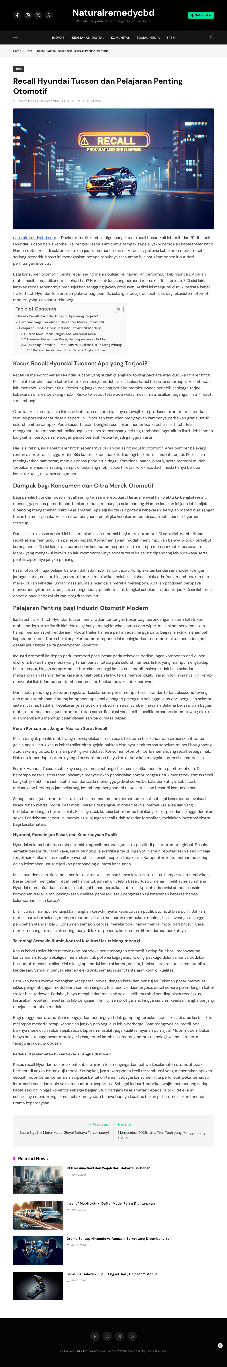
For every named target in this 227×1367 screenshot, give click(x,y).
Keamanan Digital (88, 38)
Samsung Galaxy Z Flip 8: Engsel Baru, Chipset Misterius (112, 1274)
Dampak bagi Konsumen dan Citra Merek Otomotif (61, 322)
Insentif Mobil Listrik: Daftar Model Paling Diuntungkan (111, 1203)
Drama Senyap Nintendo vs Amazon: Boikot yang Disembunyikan (119, 1238)
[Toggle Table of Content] (118, 309)
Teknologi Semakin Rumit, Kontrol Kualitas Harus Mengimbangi (75, 345)
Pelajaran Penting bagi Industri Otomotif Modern (60, 328)
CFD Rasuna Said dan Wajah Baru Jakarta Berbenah (108, 1168)
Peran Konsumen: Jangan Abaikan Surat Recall (61, 334)
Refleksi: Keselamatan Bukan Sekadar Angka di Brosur (69, 350)
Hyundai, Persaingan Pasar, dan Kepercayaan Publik (66, 339)
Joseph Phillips (27, 101)
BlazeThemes (156, 1351)
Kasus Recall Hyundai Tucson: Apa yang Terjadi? (58, 316)
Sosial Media (148, 38)
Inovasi (58, 38)
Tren (170, 38)
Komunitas (120, 38)
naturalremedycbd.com (34, 237)
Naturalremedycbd (113, 12)
